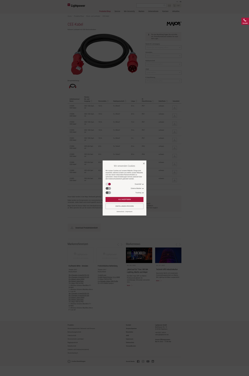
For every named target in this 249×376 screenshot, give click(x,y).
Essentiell (138, 184)
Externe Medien (136, 188)
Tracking (138, 193)
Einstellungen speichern (124, 206)
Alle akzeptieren (124, 199)
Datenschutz (120, 211)
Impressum (129, 211)
